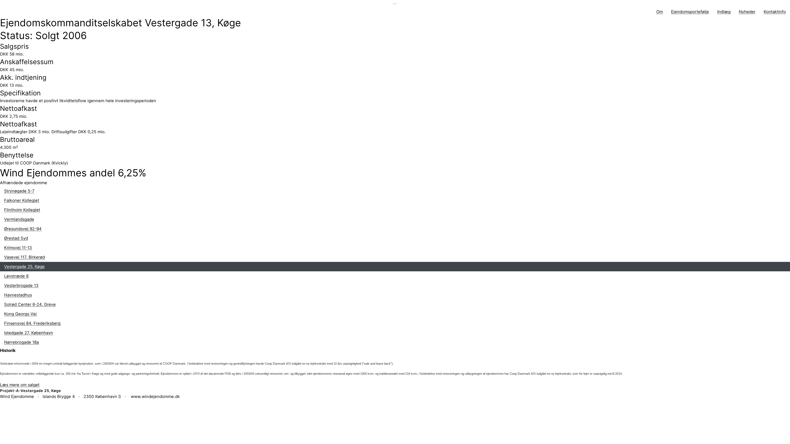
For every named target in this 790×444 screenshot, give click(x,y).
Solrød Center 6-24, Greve (30, 304)
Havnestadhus (18, 295)
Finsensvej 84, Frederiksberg (32, 323)
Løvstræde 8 (16, 276)
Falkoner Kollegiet (21, 200)
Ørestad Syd (16, 238)
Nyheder (747, 11)
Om (659, 11)
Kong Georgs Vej (20, 313)
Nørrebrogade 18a (21, 342)
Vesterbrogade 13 (21, 285)
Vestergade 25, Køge (24, 266)
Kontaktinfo (775, 11)
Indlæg (724, 11)
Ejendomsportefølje (690, 11)
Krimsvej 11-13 (18, 247)
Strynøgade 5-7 (19, 190)
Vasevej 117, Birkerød (24, 257)
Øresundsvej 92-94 (23, 228)
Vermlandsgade (19, 219)
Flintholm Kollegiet (22, 209)
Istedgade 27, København (28, 332)
